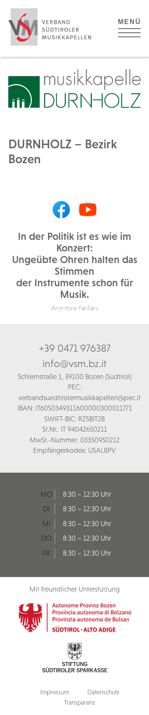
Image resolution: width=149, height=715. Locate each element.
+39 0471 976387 (75, 348)
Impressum (54, 692)
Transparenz (79, 702)
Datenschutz (103, 692)
